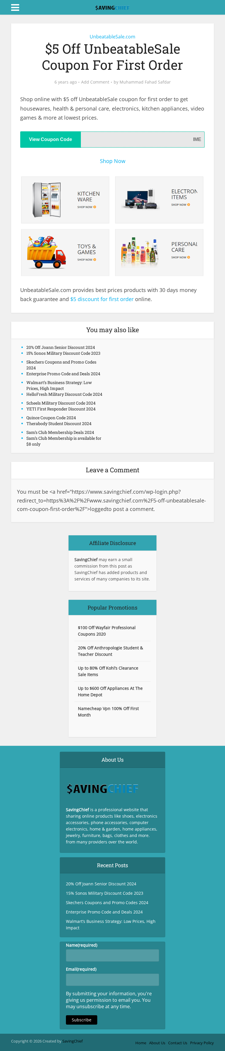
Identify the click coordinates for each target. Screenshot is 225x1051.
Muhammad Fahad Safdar (145, 82)
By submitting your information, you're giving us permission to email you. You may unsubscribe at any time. (109, 1000)
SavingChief (72, 1041)
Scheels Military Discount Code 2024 (61, 403)
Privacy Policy (202, 1042)
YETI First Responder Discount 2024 (61, 409)
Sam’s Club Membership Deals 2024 (60, 432)
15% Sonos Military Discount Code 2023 (63, 353)
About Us (157, 1042)
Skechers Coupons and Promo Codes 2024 (107, 902)
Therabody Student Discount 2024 (58, 423)
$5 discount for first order (102, 299)
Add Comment (95, 82)
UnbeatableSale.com (112, 36)
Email (81, 969)
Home (140, 1042)
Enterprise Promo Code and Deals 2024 (63, 373)
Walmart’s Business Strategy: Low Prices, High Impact (59, 385)
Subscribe (81, 1020)
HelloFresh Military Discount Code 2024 (64, 394)
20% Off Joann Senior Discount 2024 (60, 347)
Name (81, 945)
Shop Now (112, 160)
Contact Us (177, 1042)
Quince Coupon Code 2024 (51, 417)
